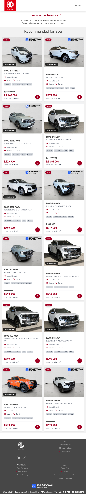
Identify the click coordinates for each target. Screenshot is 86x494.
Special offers (65, 451)
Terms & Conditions (65, 478)
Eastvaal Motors (35, 492)
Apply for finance (22, 468)
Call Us (18, 80)
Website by (69, 492)
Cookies (65, 471)
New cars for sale (65, 444)
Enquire (9, 80)
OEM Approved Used (65, 448)
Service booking (22, 475)
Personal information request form (65, 475)
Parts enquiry (22, 471)
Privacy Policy (65, 468)
